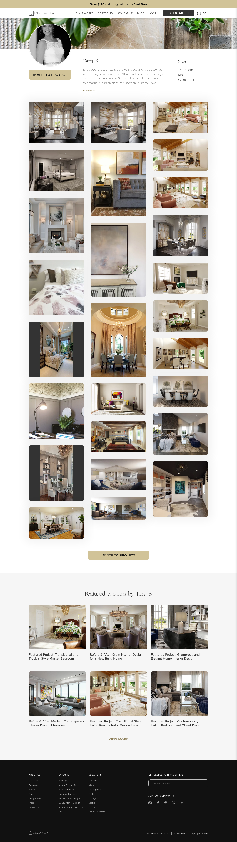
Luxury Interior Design (69, 802)
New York (93, 780)
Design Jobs (35, 798)
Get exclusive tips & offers (165, 775)
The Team (33, 780)
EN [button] (199, 13)
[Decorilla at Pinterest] (165, 803)
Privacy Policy (180, 833)
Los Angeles (95, 789)
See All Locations (97, 811)
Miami (91, 785)
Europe (92, 807)
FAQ (61, 811)
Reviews (33, 789)
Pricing (32, 793)
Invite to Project (50, 74)
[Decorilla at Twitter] (173, 803)
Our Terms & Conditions (158, 833)
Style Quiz (64, 780)
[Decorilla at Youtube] (182, 803)
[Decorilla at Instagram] (150, 803)
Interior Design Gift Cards (71, 807)
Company (33, 785)
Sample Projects (66, 789)
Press (31, 802)
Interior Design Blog (68, 785)
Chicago (92, 798)
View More (118, 739)
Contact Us (34, 807)
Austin (91, 793)
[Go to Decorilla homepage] (38, 833)
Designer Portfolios (68, 793)
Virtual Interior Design (69, 798)
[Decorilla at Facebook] (157, 803)
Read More (89, 90)
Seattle (92, 802)
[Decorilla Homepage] (42, 13)
